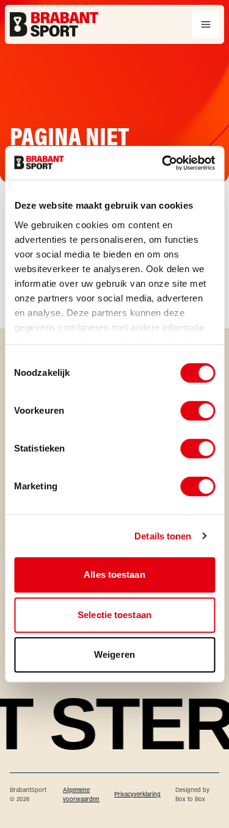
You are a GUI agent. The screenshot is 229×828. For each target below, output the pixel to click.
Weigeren (114, 654)
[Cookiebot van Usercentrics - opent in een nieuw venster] (163, 163)
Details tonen (162, 536)
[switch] (197, 410)
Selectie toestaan (114, 615)
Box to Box (190, 799)
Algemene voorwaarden (81, 794)
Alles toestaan (114, 574)
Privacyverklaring (137, 794)
